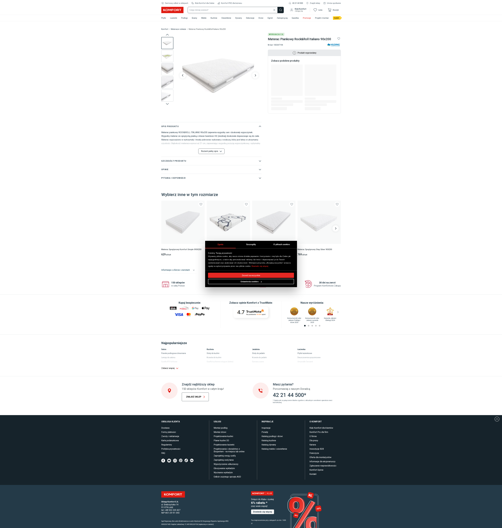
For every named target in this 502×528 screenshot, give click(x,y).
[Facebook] (163, 460)
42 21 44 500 (297, 3)
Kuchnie (214, 18)
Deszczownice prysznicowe (309, 357)
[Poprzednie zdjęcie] (183, 75)
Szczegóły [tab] (251, 244)
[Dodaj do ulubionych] (339, 38)
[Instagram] (175, 460)
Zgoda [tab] (220, 244)
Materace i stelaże (178, 29)
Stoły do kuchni (213, 353)
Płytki (163, 18)
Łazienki (173, 18)
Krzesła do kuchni (214, 357)
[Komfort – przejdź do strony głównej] (173, 494)
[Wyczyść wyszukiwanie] (274, 10)
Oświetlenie (226, 18)
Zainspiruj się (282, 18)
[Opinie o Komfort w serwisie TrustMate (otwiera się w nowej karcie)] (250, 312)
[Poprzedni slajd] (167, 35)
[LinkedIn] (191, 460)
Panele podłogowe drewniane (173, 353)
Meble (203, 18)
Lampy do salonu (168, 357)
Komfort (164, 29)
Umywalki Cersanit (305, 362)
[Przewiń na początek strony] (497, 419)
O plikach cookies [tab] (281, 244)
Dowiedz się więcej (260, 266)
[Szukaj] (280, 10)
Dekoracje (250, 18)
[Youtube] (169, 460)
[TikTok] (186, 460)
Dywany (238, 18)
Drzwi (261, 18)
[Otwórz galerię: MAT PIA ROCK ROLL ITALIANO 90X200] (219, 75)
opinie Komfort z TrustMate (255, 302)
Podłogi (184, 18)
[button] (298, 10)
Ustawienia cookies (250, 281)
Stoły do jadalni (258, 353)
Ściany (194, 18)
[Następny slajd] (167, 104)
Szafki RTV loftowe (169, 362)
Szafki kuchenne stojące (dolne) (220, 362)
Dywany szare (258, 362)
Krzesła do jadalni (259, 357)
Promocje (307, 18)
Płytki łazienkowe (305, 353)
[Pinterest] (180, 460)
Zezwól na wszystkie (251, 275)
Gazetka (295, 18)
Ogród (270, 18)
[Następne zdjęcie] (255, 75)
